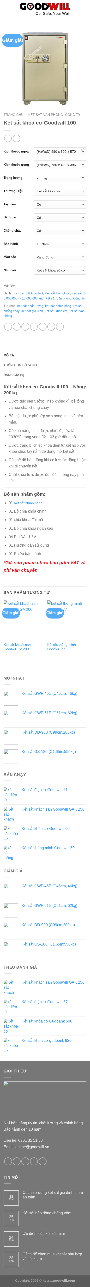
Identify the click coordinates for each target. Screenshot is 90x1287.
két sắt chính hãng (58, 306)
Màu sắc (10, 257)
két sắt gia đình (32, 311)
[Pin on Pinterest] (43, 327)
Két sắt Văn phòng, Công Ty (54, 115)
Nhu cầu (10, 270)
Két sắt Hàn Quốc (57, 293)
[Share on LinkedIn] (60, 327)
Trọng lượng (13, 178)
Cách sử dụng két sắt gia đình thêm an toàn (53, 1194)
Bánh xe (10, 217)
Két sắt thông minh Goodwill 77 (61, 647)
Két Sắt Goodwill (31, 293)
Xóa (83, 149)
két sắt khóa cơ (56, 311)
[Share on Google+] (51, 327)
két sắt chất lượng (30, 306)
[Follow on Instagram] (17, 1161)
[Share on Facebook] (17, 327)
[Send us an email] (34, 1161)
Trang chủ (14, 115)
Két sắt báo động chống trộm (47, 1213)
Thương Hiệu (13, 191)
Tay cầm (10, 204)
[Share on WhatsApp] (8, 327)
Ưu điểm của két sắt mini (44, 1233)
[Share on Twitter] (25, 327)
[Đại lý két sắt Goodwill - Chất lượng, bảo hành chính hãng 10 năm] (45, 8)
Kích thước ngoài (17, 151)
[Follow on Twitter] (25, 1161)
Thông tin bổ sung (20, 365)
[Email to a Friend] (34, 327)
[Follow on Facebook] (8, 1161)
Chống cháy (12, 230)
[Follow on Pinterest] (43, 1161)
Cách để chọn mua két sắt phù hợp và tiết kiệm (52, 1256)
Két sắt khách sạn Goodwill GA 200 (17, 647)
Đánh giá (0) (14, 375)
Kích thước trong (16, 165)
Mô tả (9, 355)
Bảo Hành (11, 244)
